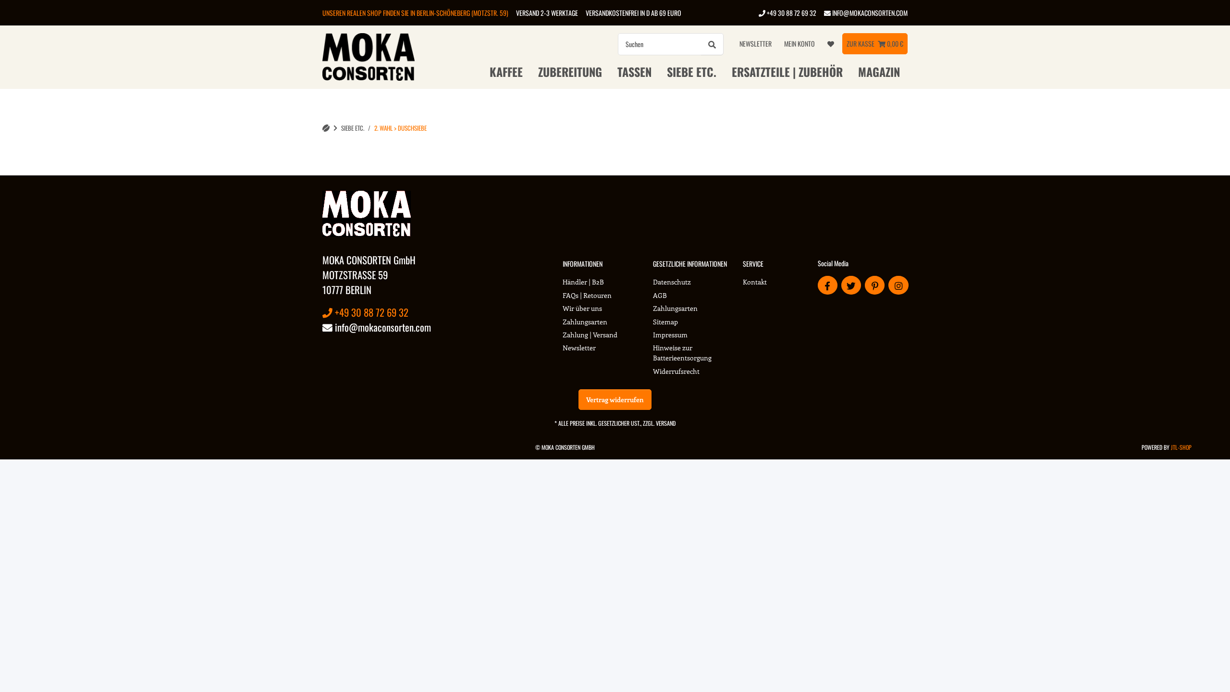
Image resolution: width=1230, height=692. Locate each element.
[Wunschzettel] (830, 43)
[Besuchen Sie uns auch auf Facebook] (827, 285)
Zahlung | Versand (590, 334)
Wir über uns (582, 308)
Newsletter (755, 43)
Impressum (670, 334)
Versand (666, 423)
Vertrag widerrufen (615, 399)
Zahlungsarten (585, 321)
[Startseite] (326, 128)
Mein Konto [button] (799, 43)
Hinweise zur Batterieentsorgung (682, 352)
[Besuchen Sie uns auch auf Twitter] (851, 285)
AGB (660, 295)
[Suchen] (712, 44)
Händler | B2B (583, 281)
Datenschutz (672, 281)
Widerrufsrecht (676, 371)
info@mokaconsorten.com (869, 13)
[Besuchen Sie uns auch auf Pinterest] (875, 285)
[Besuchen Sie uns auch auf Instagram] (898, 285)
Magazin (879, 71)
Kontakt (755, 281)
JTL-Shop (1181, 447)
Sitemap (665, 321)
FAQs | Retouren (587, 295)
